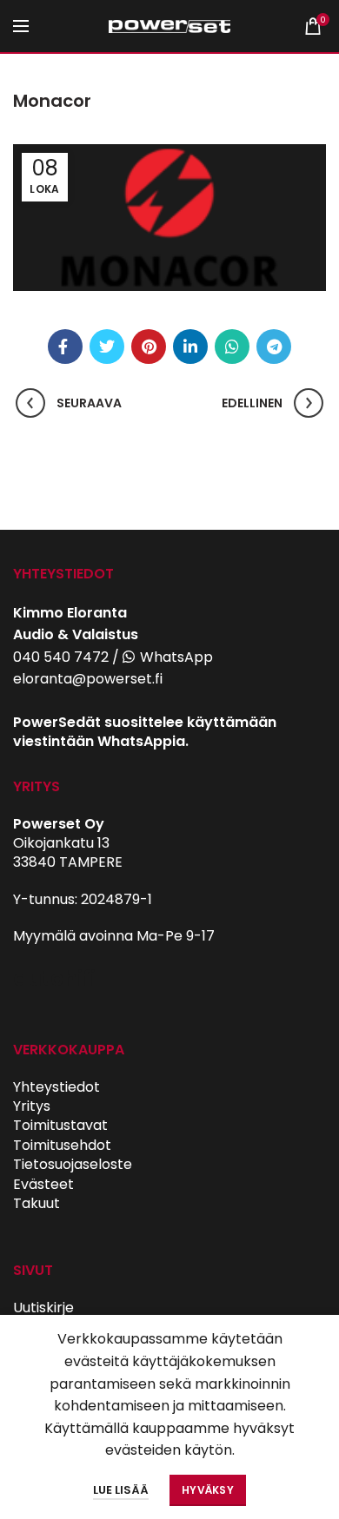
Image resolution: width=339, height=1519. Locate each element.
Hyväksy (208, 1490)
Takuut (36, 1203)
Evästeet (43, 1184)
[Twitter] (107, 346)
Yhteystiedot (56, 1087)
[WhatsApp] (232, 346)
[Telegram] (273, 346)
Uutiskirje (43, 1308)
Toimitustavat (60, 1125)
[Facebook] (65, 346)
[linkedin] (190, 346)
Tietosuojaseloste (72, 1164)
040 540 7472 (61, 657)
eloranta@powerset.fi (88, 679)
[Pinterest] (148, 346)
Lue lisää (121, 1490)
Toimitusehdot (62, 1145)
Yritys (31, 1106)
